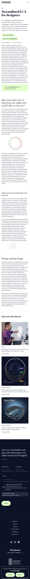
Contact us (15, 521)
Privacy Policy (16, 570)
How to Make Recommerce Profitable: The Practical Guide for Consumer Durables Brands (15, 391)
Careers (15, 524)
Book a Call (15, 534)
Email (5, 476)
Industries (15, 531)
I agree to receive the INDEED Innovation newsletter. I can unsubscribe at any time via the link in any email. (16, 487)
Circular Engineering (10, 39)
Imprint (15, 526)
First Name (5, 466)
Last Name (19, 466)
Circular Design (8, 35)
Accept (11, 575)
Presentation (13, 87)
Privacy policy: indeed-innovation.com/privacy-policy (10, 494)
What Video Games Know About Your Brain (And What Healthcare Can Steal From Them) (15, 350)
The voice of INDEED (13, 552)
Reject (21, 575)
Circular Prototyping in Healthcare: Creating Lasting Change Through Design (14, 428)
